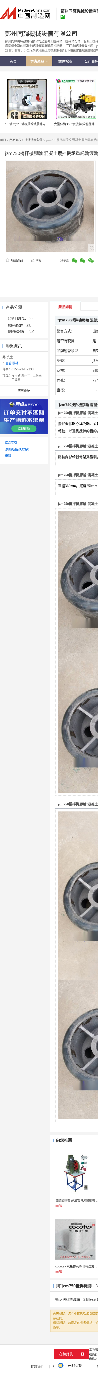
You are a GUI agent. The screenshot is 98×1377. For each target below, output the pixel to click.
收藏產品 (16, 260)
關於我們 (37, 1366)
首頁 (3, 140)
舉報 (38, 260)
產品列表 (15, 140)
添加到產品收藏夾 (17, 449)
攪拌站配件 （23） (20, 325)
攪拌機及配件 (34, 140)
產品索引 (11, 443)
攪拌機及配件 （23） (22, 332)
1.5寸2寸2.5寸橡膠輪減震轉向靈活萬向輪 (33, 124)
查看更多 (24, 390)
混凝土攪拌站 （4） (21, 319)
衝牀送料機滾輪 (67, 1299)
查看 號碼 (12, 363)
